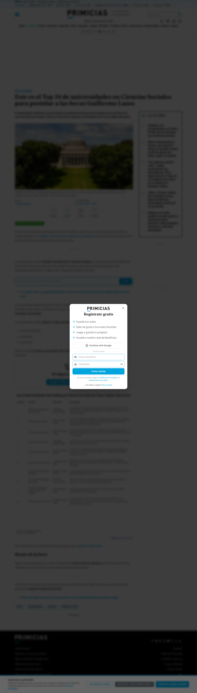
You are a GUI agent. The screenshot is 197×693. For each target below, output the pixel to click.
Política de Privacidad (108, 378)
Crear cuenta (98, 371)
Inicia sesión (107, 385)
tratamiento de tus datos (98, 380)
